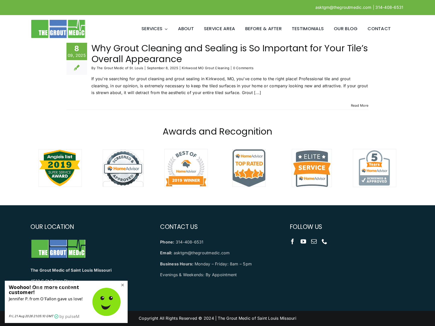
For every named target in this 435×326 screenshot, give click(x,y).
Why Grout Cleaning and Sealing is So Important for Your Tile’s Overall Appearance (229, 53)
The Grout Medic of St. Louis (120, 68)
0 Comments (243, 68)
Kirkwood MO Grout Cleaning (205, 68)
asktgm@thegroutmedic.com (343, 7)
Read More (360, 105)
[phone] (324, 241)
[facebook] (292, 241)
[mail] (314, 241)
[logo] (58, 20)
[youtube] (303, 241)
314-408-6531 (389, 7)
